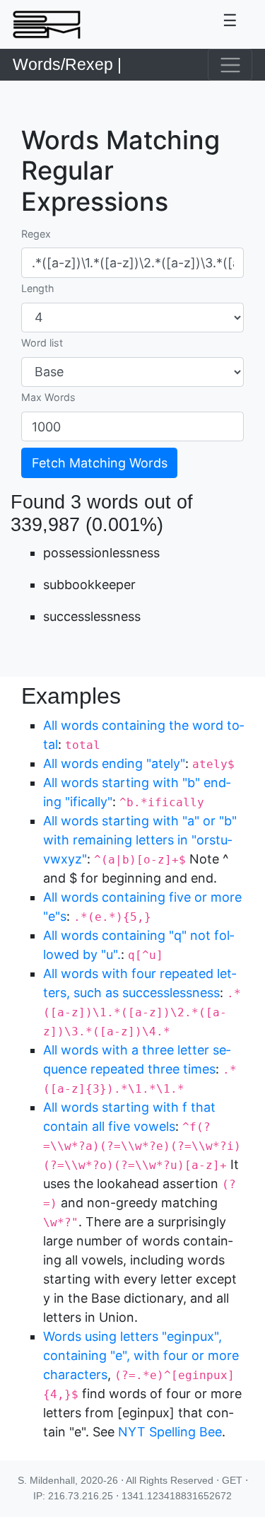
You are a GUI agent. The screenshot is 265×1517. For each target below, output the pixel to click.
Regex (36, 234)
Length (37, 288)
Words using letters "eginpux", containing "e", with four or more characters (141, 1355)
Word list (42, 343)
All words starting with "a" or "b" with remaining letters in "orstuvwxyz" (140, 839)
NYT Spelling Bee (170, 1431)
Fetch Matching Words (99, 462)
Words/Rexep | (67, 65)
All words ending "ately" (114, 763)
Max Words (48, 397)
